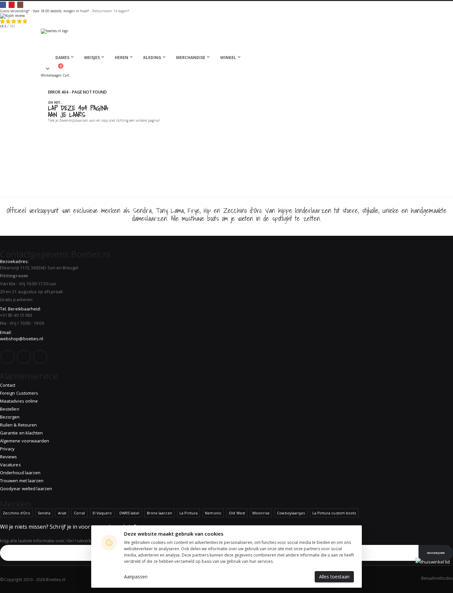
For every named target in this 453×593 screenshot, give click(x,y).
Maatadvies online (19, 401)
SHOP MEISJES (107, 128)
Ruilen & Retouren (18, 425)
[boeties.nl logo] (226, 39)
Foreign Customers (19, 393)
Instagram (20, 5)
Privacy (7, 449)
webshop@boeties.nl (21, 339)
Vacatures (10, 465)
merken (110, 210)
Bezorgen (10, 417)
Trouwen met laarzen (21, 481)
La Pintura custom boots (334, 512)
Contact (7, 385)
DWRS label (129, 512)
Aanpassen (136, 576)
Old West (237, 512)
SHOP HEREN (146, 128)
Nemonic (213, 512)
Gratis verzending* (15, 11)
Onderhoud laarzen (20, 473)
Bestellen (9, 409)
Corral (79, 512)
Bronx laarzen (159, 512)
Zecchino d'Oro (17, 512)
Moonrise (261, 512)
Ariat (62, 512)
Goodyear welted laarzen (26, 489)
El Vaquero (102, 512)
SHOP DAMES (67, 128)
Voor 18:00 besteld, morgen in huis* (61, 11)
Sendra (44, 512)
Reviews (8, 457)
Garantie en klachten (21, 433)
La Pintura (188, 512)
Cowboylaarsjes (291, 512)
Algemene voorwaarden (24, 441)
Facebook (3, 5)
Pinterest (12, 5)
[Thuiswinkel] (433, 562)
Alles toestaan (334, 576)
